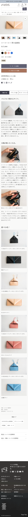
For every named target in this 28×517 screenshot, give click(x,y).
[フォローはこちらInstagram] (10, 471)
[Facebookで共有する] (2, 82)
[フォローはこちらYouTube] (20, 471)
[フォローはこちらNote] (22, 471)
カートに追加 (15, 66)
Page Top (24, 514)
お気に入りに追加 (15, 70)
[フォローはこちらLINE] (17, 471)
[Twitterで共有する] (4, 82)
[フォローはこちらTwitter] (15, 471)
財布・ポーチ (20, 12)
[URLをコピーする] (11, 82)
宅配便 (3, 425)
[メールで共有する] (9, 82)
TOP (2, 12)
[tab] (4, 92)
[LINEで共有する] (6, 82)
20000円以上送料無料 (7, 421)
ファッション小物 (12, 12)
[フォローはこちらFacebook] (13, 471)
